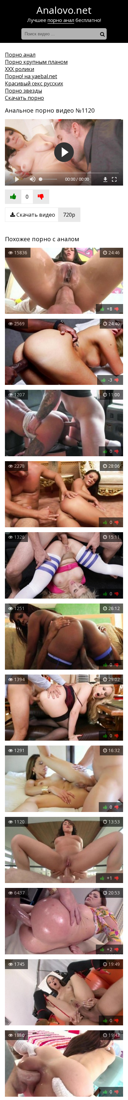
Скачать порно (24, 97)
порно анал (61, 20)
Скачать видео (45, 214)
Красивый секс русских (34, 83)
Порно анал (20, 54)
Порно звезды (23, 90)
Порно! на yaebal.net (31, 76)
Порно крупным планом (36, 61)
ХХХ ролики (19, 69)
